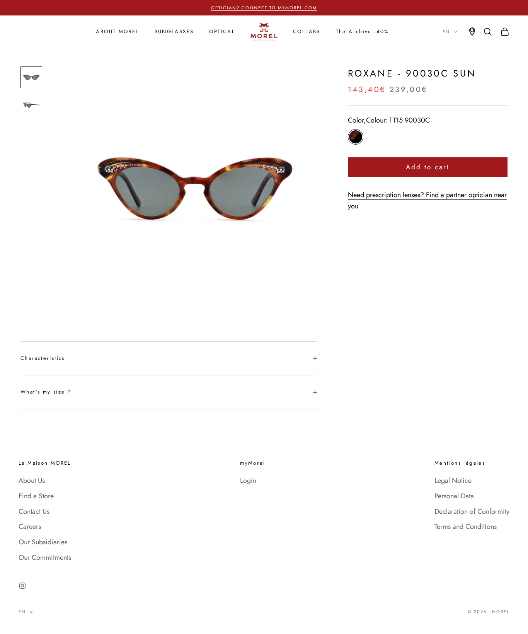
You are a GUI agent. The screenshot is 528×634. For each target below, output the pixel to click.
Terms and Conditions (465, 527)
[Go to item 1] (31, 77)
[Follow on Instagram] (22, 586)
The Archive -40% (362, 31)
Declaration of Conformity (471, 511)
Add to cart (428, 167)
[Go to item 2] (31, 105)
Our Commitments (45, 557)
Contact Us (34, 511)
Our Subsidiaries (43, 542)
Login (248, 481)
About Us (32, 481)
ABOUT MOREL (117, 31)
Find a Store (36, 496)
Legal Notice (453, 481)
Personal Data (454, 496)
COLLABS (306, 31)
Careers (30, 527)
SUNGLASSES (174, 31)
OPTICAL (222, 31)
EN (446, 32)
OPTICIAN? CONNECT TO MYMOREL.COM (264, 8)
